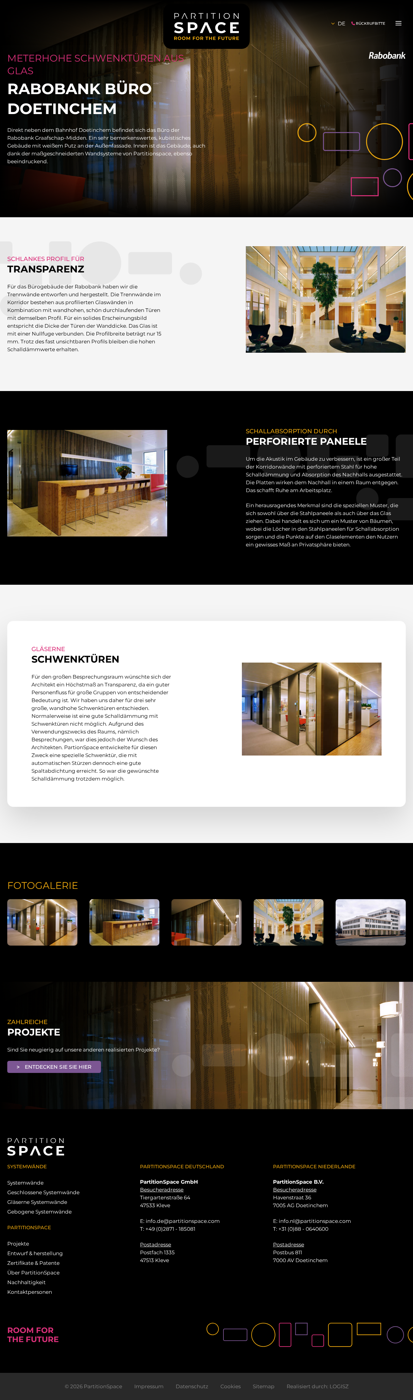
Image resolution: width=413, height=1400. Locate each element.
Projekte (18, 1244)
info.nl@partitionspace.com (315, 1221)
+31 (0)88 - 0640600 (303, 1229)
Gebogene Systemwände (39, 1212)
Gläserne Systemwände (37, 1202)
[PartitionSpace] (206, 26)
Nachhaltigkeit (26, 1282)
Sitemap (264, 1386)
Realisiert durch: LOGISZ (318, 1386)
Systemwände (25, 1183)
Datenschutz (192, 1386)
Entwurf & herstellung (35, 1253)
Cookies (230, 1386)
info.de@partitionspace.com (183, 1221)
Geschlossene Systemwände (43, 1192)
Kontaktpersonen (29, 1292)
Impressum (149, 1386)
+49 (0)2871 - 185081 (170, 1229)
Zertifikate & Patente (33, 1263)
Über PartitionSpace (33, 1273)
